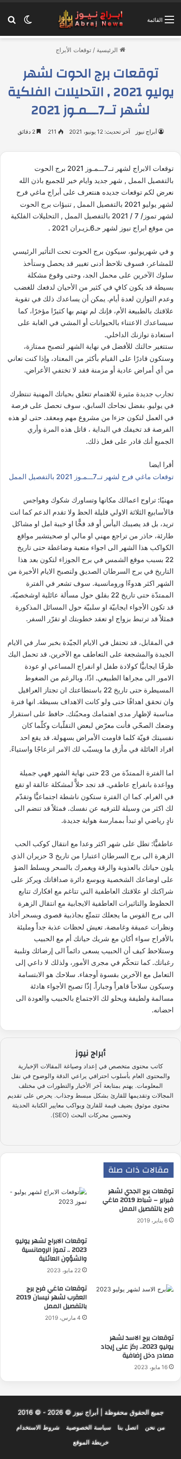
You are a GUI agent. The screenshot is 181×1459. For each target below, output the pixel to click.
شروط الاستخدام (37, 1427)
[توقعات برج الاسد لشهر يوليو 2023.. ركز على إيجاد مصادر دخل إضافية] (134, 1306)
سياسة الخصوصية (88, 1427)
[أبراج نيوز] (90, 19)
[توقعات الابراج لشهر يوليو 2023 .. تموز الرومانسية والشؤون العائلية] (47, 1209)
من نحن (155, 1427)
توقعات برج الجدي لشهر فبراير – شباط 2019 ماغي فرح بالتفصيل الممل (138, 1200)
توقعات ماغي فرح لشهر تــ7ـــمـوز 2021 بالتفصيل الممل (91, 476)
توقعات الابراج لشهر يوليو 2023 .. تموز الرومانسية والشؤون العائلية (51, 1250)
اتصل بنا (127, 1427)
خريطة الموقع (91, 1442)
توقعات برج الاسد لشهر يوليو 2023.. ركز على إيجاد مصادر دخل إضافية (137, 1347)
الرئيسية (108, 50)
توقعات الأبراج (73, 50)
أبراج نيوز (146, 131)
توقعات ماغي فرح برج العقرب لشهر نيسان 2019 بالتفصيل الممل (51, 1297)
